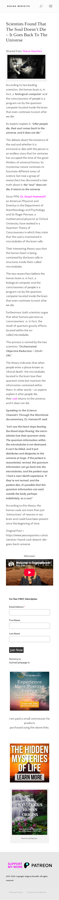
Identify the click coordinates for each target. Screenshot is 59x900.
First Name (14, 620)
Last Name (14, 633)
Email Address (17, 606)
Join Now (16, 650)
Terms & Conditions (36, 892)
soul (14, 398)
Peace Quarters (32, 51)
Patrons (34, 838)
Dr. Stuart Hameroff (33, 196)
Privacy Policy (16, 892)
